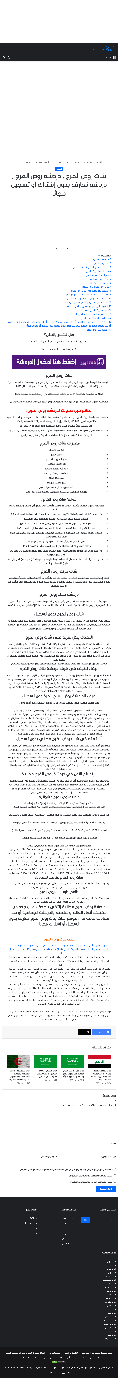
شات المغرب (110, 1287)
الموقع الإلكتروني (49, 1157)
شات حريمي (68, 1218)
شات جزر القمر (110, 1324)
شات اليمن (111, 1313)
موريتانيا (28, 949)
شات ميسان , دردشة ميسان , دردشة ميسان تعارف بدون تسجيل (47, 1074)
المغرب (21, 945)
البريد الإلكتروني (108, 1157)
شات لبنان (112, 1273)
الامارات (31, 945)
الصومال (18, 949)
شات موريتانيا (110, 1331)
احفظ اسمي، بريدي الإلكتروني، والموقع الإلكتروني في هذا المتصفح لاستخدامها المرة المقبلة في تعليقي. (66, 1170)
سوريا (105, 945)
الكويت (64, 945)
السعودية (81, 945)
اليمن (86, 949)
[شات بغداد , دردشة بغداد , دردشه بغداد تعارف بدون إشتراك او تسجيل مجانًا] (99, 1061)
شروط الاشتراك (11, 1368)
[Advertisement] (59, 21)
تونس (45, 945)
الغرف (88, 162)
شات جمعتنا (68, 1228)
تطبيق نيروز (90, 1368)
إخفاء (97, 255)
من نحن (57, 1372)
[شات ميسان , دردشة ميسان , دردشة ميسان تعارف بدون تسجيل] (45, 1061)
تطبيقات (30, 1233)
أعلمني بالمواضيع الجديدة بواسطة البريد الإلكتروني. (91, 1182)
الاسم (113, 1144)
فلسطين (49, 949)
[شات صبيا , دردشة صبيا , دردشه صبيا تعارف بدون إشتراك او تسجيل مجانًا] (72, 1061)
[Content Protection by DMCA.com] (59, 1363)
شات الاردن (111, 1262)
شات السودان (110, 1317)
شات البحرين (111, 1298)
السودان (94, 949)
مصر (98, 945)
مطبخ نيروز (29, 1223)
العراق (59, 949)
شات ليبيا (112, 1309)
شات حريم (69, 1223)
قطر (13, 945)
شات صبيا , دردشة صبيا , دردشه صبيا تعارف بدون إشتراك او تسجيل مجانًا (73, 1074)
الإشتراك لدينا (58, 1368)
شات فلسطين (110, 1265)
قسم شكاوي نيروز (105, 1368)
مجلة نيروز (66, 1372)
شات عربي (69, 1233)
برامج (32, 1228)
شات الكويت (110, 1302)
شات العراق (111, 1276)
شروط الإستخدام (27, 1368)
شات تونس (111, 1291)
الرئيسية (96, 162)
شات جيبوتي (110, 1328)
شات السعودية (109, 1280)
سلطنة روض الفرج (73, 949)
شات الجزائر (111, 1284)
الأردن (91, 945)
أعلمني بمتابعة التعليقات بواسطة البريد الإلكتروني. (91, 1176)
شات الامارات (110, 1339)
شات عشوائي (68, 1238)
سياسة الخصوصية (43, 1368)
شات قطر (112, 1295)
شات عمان (111, 1306)
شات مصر (112, 1335)
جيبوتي (39, 949)
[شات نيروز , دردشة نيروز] (104, 48)
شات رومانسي (67, 1243)
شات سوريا (111, 1269)
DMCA (49, 1372)
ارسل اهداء (70, 1368)
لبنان (72, 945)
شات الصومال (110, 1320)
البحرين (104, 949)
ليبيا (38, 945)
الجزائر (53, 945)
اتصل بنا (80, 1368)
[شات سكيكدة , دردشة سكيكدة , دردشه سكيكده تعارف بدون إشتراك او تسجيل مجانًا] (18, 1061)
